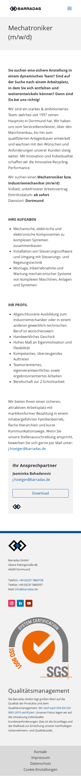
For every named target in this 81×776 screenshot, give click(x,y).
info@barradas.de (26, 589)
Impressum (40, 757)
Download (40, 493)
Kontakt (40, 751)
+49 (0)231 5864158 (31, 580)
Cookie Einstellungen (40, 769)
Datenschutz (40, 763)
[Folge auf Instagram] (11, 603)
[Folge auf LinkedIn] (20, 603)
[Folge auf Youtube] (28, 603)
